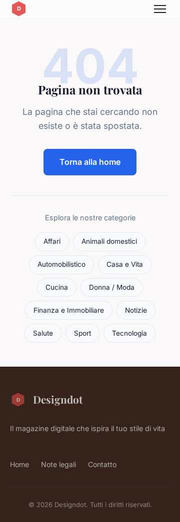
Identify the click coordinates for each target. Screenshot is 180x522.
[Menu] (160, 9)
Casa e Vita (124, 264)
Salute (43, 333)
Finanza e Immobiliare (69, 310)
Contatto (102, 464)
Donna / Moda (111, 287)
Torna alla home (90, 162)
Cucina (57, 287)
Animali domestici (109, 241)
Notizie (136, 310)
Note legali (58, 464)
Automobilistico (62, 264)
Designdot (57, 399)
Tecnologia (129, 333)
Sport (82, 333)
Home (19, 464)
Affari (52, 241)
